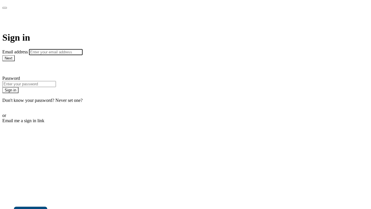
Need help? (12, 68)
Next (8, 58)
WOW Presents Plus (42, 20)
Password (11, 78)
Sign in (10, 90)
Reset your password (21, 105)
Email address (15, 51)
